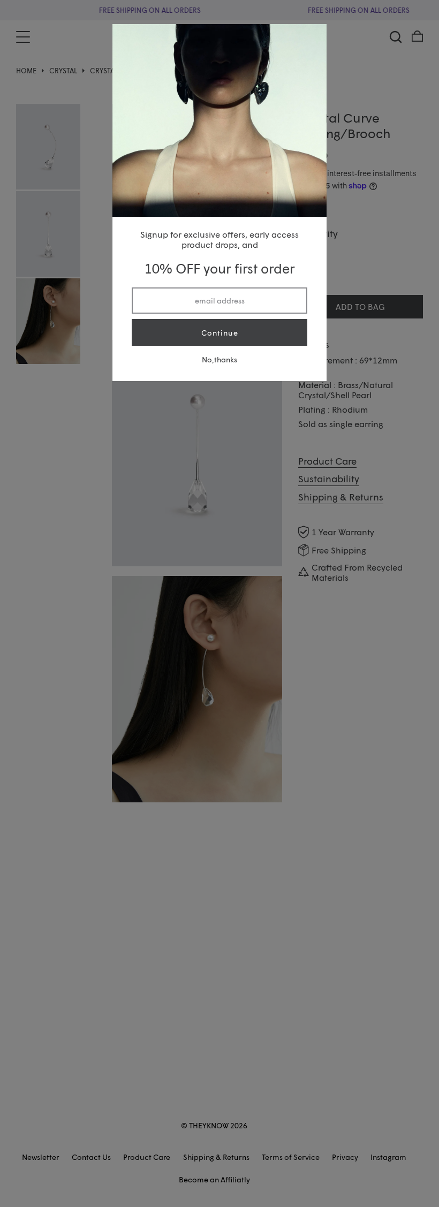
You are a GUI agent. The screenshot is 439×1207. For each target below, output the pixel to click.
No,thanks (219, 359)
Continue (219, 332)
